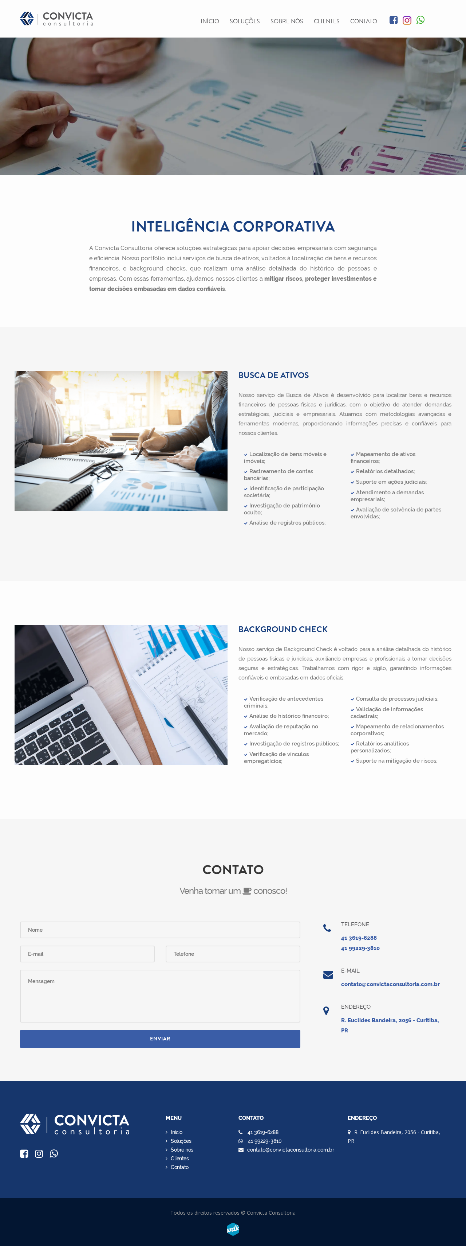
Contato (363, 21)
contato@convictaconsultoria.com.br (390, 984)
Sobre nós (286, 21)
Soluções (245, 21)
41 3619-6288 (359, 938)
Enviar (160, 1038)
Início (210, 21)
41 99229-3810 (360, 948)
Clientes (327, 21)
